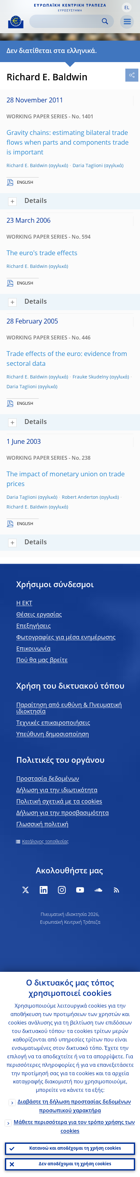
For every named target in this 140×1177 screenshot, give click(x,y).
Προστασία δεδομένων (47, 779)
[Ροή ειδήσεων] (116, 890)
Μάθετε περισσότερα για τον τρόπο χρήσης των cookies (74, 1127)
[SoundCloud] (98, 890)
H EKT (24, 603)
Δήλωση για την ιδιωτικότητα (56, 790)
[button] (127, 7)
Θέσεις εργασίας (39, 615)
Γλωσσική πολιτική (42, 824)
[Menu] (127, 22)
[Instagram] (62, 890)
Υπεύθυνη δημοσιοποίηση (52, 734)
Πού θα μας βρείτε (42, 660)
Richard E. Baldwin (27, 166)
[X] (25, 890)
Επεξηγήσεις (33, 626)
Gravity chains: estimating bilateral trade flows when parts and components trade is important (68, 143)
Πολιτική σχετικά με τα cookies (59, 802)
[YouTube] (80, 890)
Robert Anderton (80, 497)
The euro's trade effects (42, 253)
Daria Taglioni (88, 166)
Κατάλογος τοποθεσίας (45, 842)
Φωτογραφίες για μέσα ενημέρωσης (66, 638)
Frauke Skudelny (90, 377)
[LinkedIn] (43, 890)
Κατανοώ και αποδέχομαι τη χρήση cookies (75, 1148)
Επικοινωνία (33, 649)
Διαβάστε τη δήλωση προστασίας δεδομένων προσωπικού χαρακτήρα (74, 1107)
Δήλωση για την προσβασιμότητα (62, 813)
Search (105, 21)
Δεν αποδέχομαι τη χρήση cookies (75, 1164)
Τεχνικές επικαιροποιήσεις (53, 723)
